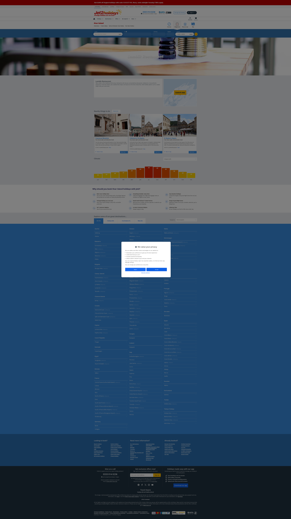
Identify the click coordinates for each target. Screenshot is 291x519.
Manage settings (145, 272)
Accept (156, 269)
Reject (135, 269)
